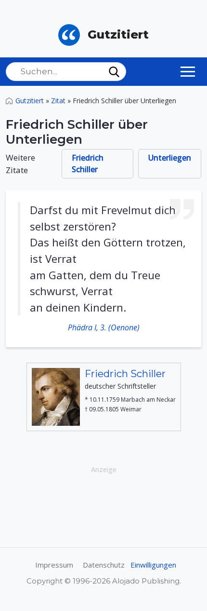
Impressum (54, 565)
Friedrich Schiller (88, 163)
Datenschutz (104, 565)
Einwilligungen (153, 565)
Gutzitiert (29, 100)
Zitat (58, 100)
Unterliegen (169, 157)
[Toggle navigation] (187, 71)
